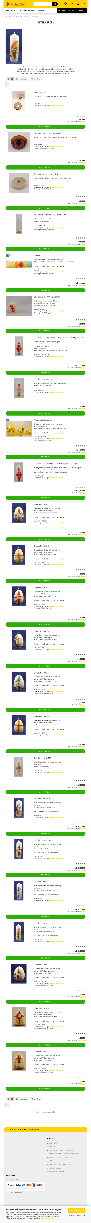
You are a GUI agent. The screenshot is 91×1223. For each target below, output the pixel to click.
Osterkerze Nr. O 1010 (42, 840)
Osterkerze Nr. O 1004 (42, 758)
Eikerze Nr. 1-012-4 (41, 1008)
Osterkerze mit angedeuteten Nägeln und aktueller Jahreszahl (59, 338)
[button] (66, 4)
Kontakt (52, 1147)
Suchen (62, 11)
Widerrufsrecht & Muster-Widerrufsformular (64, 1154)
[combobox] (22, 79)
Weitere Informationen (77, 1215)
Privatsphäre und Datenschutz (60, 1165)
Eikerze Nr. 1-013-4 (41, 1052)
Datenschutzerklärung (48, 1219)
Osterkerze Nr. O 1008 (42, 923)
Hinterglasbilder (27, 11)
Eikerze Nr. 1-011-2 (41, 504)
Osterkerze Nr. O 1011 (42, 799)
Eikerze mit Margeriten (43, 420)
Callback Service (55, 1168)
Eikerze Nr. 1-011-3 (41, 588)
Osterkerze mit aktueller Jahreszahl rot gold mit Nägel (55, 464)
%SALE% (71, 11)
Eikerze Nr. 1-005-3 (41, 716)
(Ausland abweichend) (56, 105)
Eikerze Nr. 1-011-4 (41, 965)
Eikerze (37, 256)
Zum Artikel (45, 290)
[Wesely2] (16, 4)
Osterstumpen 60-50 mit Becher (47, 297)
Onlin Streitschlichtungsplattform (61, 1157)
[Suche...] (55, 4)
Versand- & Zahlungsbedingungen (61, 1150)
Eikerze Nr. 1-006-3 (41, 546)
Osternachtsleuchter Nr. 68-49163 (47, 133)
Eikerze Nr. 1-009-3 (41, 631)
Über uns (81, 11)
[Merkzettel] (78, 4)
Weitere (41, 11)
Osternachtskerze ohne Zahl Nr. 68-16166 (50, 215)
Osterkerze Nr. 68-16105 (43, 379)
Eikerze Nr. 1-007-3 (41, 673)
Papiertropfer (39, 93)
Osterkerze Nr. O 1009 (42, 882)
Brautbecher (11, 11)
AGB (50, 1161)
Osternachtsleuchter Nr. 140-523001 (48, 174)
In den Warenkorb (45, 126)
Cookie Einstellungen (56, 1172)
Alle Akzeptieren (76, 1211)
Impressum (53, 1143)
